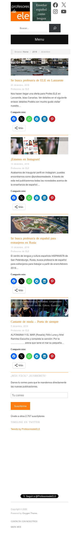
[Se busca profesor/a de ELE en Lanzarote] (39, 67)
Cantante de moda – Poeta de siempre (34, 321)
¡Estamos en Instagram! (25, 159)
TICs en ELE (60, 139)
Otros (49, 139)
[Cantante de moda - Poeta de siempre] (39, 309)
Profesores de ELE (20, 88)
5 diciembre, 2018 (19, 326)
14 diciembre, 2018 (20, 163)
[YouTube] (64, 11)
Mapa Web (16, 527)
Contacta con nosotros (24, 521)
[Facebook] (55, 5)
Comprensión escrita (31, 305)
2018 (34, 51)
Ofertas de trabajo (58, 60)
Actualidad (40, 139)
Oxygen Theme (29, 513)
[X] (64, 5)
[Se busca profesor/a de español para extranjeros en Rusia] (39, 225)
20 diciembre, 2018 (20, 84)
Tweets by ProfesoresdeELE (25, 428)
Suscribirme (20, 406)
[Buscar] (55, 28)
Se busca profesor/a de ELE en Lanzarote (37, 80)
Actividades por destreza (24, 301)
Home (25, 51)
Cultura (46, 305)
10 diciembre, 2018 (20, 247)
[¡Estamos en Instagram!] (39, 146)
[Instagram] (55, 11)
